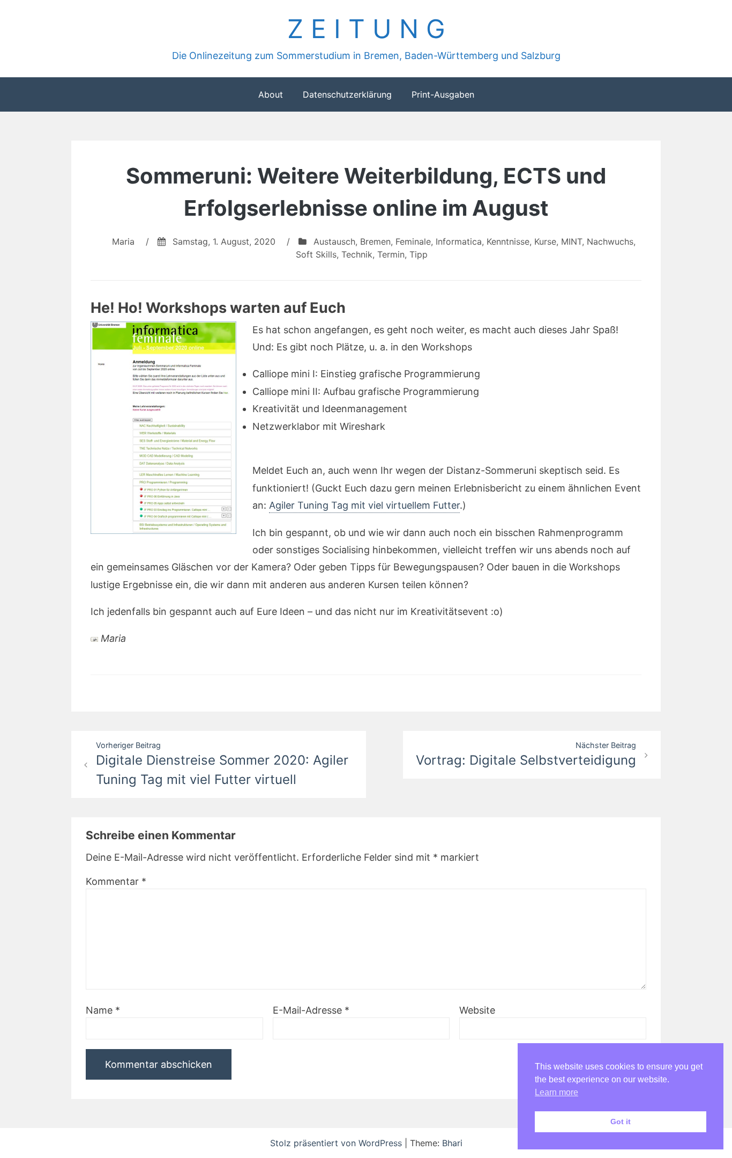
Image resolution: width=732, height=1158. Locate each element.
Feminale (413, 241)
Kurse (545, 241)
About (270, 94)
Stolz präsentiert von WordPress (337, 1143)
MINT (571, 241)
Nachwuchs (610, 241)
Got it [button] (620, 1121)
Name (103, 1010)
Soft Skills (316, 254)
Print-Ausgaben (443, 94)
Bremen (375, 241)
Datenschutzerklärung (347, 94)
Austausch (334, 241)
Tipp (418, 254)
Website (477, 1010)
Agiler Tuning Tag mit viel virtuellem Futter (364, 505)
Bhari (452, 1143)
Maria (123, 241)
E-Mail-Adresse (311, 1010)
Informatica (459, 241)
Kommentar (116, 881)
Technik (356, 254)
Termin (391, 254)
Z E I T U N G (366, 29)
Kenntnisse (508, 241)
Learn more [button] (556, 1092)
